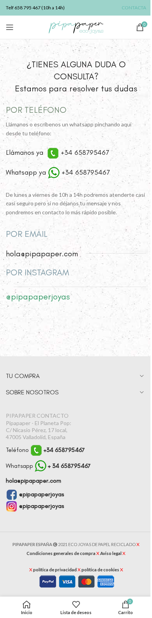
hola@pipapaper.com (33, 480)
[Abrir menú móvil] (10, 27)
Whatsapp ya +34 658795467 (58, 172)
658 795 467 (27, 8)
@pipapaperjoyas (41, 494)
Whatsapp (48, 465)
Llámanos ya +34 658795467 (57, 152)
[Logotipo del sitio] (76, 26)
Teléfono (45, 449)
